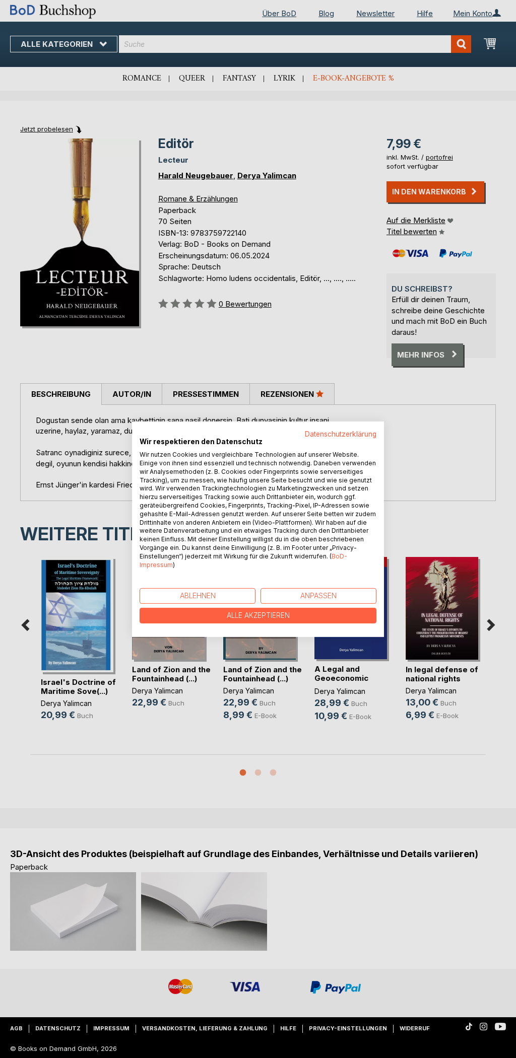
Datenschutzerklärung (340, 434)
